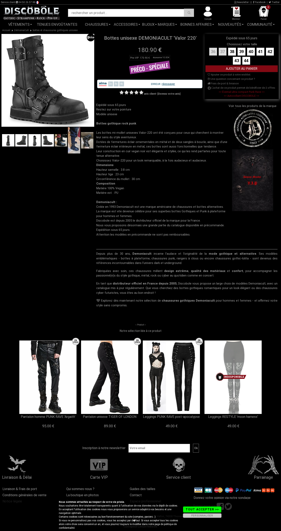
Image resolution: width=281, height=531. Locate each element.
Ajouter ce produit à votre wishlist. (230, 74)
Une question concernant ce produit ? (232, 78)
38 (232, 51)
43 (237, 60)
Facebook (260, 2)
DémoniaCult (21, 30)
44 (246, 60)
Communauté (259, 24)
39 (241, 51)
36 (213, 51)
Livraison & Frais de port (19, 489)
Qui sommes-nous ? (80, 489)
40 (251, 51)
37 (222, 51)
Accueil (6, 30)
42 (270, 51)
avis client (150, 93)
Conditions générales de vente (24, 495)
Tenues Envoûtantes (57, 24)
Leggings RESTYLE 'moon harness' (233, 417)
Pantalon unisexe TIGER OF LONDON (109, 417)
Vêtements (19, 24)
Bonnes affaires (196, 24)
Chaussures (96, 24)
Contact (136, 495)
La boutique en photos (82, 495)
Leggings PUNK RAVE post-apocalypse (171, 417)
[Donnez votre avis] (168, 93)
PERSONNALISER (202, 515)
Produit (140, 325)
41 (260, 51)
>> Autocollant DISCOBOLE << (241, 95)
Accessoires (126, 24)
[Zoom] (47, 80)
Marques (166, 24)
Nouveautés (229, 24)
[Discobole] (31, 12)
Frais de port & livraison (224, 83)
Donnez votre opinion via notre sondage (222, 498)
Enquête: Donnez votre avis (240, 30)
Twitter (275, 2)
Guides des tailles (142, 489)
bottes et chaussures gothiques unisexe (55, 30)
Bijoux (148, 24)
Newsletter (242, 2)
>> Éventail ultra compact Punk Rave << (242, 91)
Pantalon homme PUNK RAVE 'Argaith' (48, 417)
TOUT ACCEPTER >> (202, 509)
